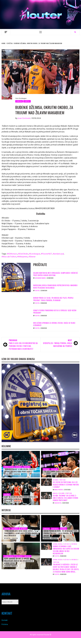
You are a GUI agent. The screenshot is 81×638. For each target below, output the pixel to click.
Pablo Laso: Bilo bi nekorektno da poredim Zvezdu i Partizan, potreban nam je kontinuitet (23, 344)
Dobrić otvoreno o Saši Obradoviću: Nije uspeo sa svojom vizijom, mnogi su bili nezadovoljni (66, 550)
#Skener (32, 256)
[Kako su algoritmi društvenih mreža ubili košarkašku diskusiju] (21, 491)
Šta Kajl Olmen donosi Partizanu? (57, 471)
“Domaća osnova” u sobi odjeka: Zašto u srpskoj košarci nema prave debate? (19, 470)
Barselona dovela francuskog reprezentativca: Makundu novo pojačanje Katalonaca (55, 286)
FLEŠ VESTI (15, 528)
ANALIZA (55, 493)
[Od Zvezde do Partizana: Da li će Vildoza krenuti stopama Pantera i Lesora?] (46, 482)
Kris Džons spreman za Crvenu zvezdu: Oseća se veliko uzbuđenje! (54, 324)
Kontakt (5, 620)
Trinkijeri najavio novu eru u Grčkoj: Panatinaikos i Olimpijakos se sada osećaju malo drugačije (21, 533)
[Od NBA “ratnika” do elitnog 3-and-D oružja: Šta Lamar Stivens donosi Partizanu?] (46, 495)
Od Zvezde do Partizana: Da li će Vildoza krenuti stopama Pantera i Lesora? (66, 484)
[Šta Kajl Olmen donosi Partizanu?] (60, 464)
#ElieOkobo (23, 254)
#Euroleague (34, 254)
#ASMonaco (12, 254)
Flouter (37, 290)
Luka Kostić (9, 474)
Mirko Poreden (58, 489)
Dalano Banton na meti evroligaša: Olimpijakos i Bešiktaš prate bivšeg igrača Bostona (55, 274)
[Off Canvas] (6, 32)
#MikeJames (22, 256)
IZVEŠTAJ (27, 101)
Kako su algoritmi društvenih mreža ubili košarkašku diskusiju (20, 498)
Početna (5, 624)
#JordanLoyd (58, 254)
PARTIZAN (27, 467)
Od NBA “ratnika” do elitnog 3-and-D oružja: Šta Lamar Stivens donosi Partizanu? (65, 498)
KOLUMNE (18, 467)
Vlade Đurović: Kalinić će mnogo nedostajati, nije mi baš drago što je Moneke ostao (18, 561)
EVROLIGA (19, 101)
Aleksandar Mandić (40, 278)
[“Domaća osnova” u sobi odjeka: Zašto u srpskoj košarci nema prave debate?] (21, 464)
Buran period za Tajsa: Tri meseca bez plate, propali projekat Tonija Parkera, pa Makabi (53, 299)
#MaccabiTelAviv (9, 256)
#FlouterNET (46, 254)
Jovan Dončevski (24, 118)
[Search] (75, 32)
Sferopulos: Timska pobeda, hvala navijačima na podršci (57, 343)
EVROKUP (7, 528)
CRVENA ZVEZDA (8, 467)
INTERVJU (23, 528)
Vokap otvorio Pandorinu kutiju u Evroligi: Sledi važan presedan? (54, 311)
